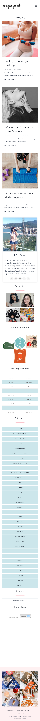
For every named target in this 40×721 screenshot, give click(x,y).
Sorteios (20, 565)
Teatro (20, 575)
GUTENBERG (11, 403)
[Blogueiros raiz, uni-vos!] (14, 617)
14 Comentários (27, 201)
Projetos (20, 541)
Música (20, 531)
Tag (20, 570)
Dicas (20, 468)
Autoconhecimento (20, 433)
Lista (20, 517)
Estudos (20, 487)
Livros (20, 521)
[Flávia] (13, 300)
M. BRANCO (11, 412)
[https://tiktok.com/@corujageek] (16, 278)
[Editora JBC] (31, 342)
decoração (20, 458)
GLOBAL (29, 408)
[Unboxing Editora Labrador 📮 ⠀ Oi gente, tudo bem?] (29, 680)
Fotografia (20, 502)
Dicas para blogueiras (20, 473)
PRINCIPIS (11, 395)
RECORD (29, 395)
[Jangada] (20, 356)
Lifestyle (20, 512)
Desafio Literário (20, 463)
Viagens (20, 585)
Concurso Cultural (20, 453)
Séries (20, 561)
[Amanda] (27, 300)
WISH (28, 390)
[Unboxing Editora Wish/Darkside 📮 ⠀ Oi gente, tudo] (11, 680)
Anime (20, 429)
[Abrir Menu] (36, 6)
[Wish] (20, 343)
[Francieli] (13, 315)
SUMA (11, 386)
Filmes (20, 497)
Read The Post (10, 79)
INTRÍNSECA (11, 399)
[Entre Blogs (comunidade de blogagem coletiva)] (25, 616)
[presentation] (20, 39)
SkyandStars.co (20, 718)
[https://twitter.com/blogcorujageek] (24, 278)
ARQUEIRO (29, 378)
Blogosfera (20, 438)
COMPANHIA (29, 412)
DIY (20, 482)
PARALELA (28, 386)
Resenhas (20, 556)
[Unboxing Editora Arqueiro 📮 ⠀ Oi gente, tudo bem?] (11, 697)
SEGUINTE (11, 390)
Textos (15, 135)
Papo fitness (17, 69)
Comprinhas (20, 448)
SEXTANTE (11, 408)
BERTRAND (29, 382)
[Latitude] (8, 345)
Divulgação (20, 477)
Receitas (20, 551)
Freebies (20, 507)
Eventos (20, 492)
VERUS (29, 399)
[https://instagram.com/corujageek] (11, 278)
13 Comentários (23, 135)
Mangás (20, 526)
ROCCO (11, 378)
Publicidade (20, 546)
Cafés (20, 443)
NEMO (11, 382)
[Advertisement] (20, 640)
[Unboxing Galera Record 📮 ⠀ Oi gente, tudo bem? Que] (29, 697)
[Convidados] (27, 315)
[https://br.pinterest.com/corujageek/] (28, 278)
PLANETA (29, 403)
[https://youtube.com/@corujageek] (20, 278)
